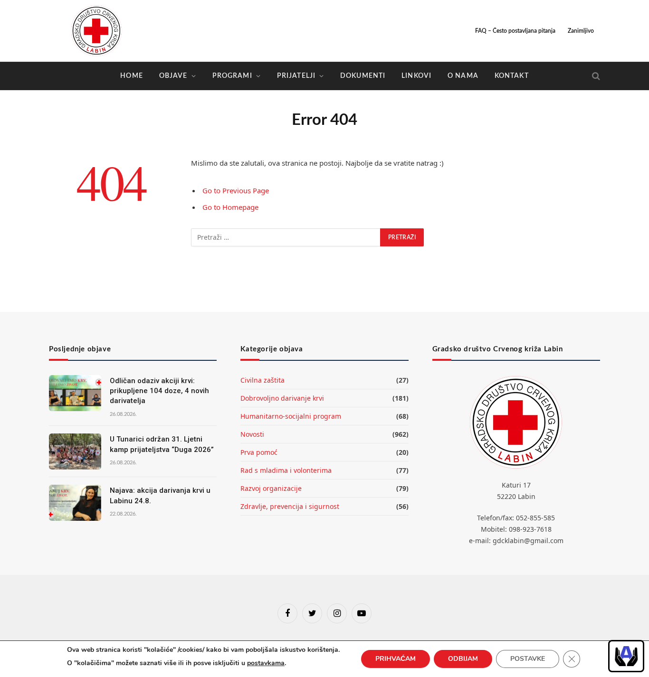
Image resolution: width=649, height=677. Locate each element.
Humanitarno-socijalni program (290, 416)
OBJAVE (173, 76)
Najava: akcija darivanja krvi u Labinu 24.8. (160, 495)
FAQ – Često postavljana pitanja (515, 31)
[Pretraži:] (286, 237)
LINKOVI (416, 76)
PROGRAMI (232, 76)
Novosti (252, 434)
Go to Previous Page (235, 190)
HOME (131, 76)
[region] (626, 656)
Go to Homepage (230, 207)
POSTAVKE (527, 658)
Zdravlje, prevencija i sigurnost (289, 506)
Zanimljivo (581, 31)
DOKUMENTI (362, 76)
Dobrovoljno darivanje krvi (282, 398)
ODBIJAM (463, 658)
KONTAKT (512, 76)
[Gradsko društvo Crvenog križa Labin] (96, 31)
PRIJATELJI (296, 76)
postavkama (266, 663)
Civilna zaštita (262, 380)
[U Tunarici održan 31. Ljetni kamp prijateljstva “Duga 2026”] (75, 451)
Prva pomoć (258, 452)
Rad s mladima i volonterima (286, 470)
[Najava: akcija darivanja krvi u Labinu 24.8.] (75, 503)
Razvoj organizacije (271, 488)
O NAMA (463, 76)
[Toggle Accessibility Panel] (626, 656)
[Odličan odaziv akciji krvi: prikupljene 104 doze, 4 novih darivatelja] (75, 393)
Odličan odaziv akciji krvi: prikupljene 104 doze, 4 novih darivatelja (159, 390)
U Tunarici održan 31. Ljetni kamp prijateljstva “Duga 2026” (162, 444)
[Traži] (595, 76)
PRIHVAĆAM (395, 658)
